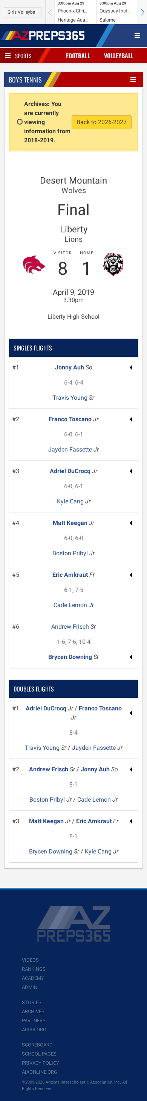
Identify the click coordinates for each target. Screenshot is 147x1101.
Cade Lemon (71, 605)
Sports (23, 55)
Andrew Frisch (70, 626)
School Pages (39, 1054)
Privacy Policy (40, 1063)
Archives (33, 1011)
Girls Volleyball (23, 12)
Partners (34, 1020)
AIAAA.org (34, 1029)
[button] (142, 12)
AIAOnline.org (39, 1072)
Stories (31, 1002)
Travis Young (71, 397)
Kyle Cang (71, 501)
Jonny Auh (70, 367)
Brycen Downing (70, 656)
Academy (33, 978)
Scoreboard (37, 1045)
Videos (30, 960)
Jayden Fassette (70, 449)
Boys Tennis (25, 79)
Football (78, 55)
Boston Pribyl (70, 553)
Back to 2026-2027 (102, 122)
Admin (29, 987)
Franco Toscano (71, 419)
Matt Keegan (71, 522)
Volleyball (118, 55)
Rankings (34, 969)
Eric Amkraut (70, 574)
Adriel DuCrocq (71, 471)
